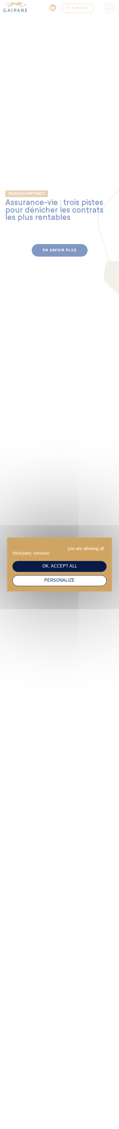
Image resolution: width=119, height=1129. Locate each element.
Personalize (59, 580)
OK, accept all (59, 566)
